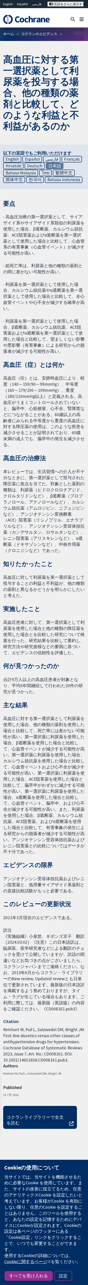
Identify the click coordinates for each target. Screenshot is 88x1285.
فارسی (37, 4)
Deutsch (34, 166)
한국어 (35, 179)
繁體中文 (63, 172)
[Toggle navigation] (81, 19)
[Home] (26, 19)
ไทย (45, 172)
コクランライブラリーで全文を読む (35, 1120)
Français (72, 159)
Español (22, 4)
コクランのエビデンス (39, 34)
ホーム (8, 34)
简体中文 (14, 179)
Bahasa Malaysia (21, 172)
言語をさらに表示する (68, 4)
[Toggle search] (73, 19)
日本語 (54, 166)
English (8, 4)
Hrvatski (13, 166)
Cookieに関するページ (25, 1261)
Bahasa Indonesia (63, 179)
